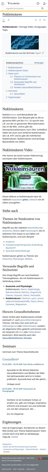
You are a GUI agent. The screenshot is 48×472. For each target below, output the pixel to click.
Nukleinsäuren (9, 165)
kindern (9, 241)
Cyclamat (10, 304)
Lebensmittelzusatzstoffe (17, 301)
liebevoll (33, 199)
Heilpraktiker (34, 332)
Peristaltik (35, 295)
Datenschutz (6, 469)
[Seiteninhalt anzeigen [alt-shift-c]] (3, 20)
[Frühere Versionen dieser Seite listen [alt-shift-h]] (40, 20)
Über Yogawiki (18, 469)
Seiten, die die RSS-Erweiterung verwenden (20, 447)
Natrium (25, 292)
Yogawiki (14, 3)
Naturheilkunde (35, 227)
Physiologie (18, 258)
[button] (24, 177)
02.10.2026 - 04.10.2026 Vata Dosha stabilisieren (23, 364)
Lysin (33, 298)
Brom (40, 301)
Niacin (24, 289)
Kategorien (6, 444)
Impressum (30, 469)
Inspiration (16, 199)
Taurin (34, 301)
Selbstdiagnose (9, 326)
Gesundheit (9, 359)
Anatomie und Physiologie (13, 449)
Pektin (26, 295)
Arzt (21, 332)
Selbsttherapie (29, 326)
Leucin (40, 298)
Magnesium (21, 304)
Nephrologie (34, 289)
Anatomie (7, 230)
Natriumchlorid (13, 292)
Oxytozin (18, 295)
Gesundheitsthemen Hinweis (17, 338)
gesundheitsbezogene (30, 320)
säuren (13, 114)
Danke (14, 436)
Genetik (6, 452)
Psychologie (30, 230)
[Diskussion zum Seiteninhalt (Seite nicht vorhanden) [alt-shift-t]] (8, 20)
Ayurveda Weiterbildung (17, 250)
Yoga (37, 53)
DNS (26, 120)
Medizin (16, 230)
